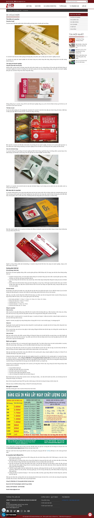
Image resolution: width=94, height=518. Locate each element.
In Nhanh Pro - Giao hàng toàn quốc (70, 500)
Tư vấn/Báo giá (74, 6)
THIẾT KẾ (73, 26)
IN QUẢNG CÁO (17, 10)
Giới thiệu (29, 6)
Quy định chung (46, 500)
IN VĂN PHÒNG (75, 22)
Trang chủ (9, 10)
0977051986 (10, 1)
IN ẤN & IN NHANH (75, 17)
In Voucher (25, 10)
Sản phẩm (38, 6)
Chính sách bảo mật (46, 502)
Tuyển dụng (62, 6)
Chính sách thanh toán (47, 505)
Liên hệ (84, 6)
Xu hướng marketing (50, 6)
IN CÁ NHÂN (74, 24)
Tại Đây (49, 450)
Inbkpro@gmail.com (20, 1)
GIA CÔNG (73, 29)
